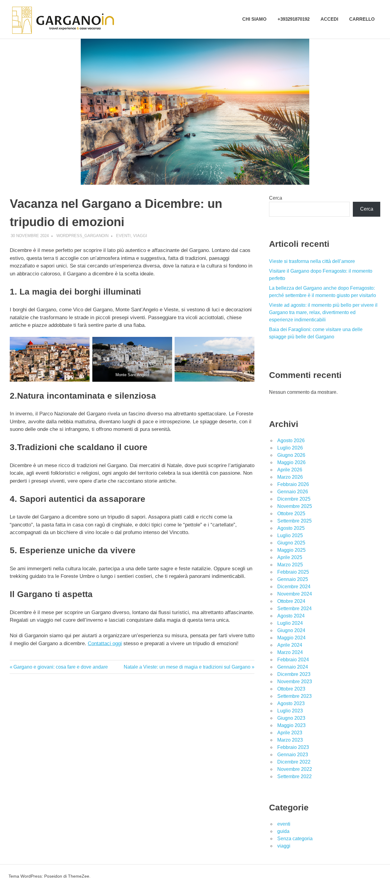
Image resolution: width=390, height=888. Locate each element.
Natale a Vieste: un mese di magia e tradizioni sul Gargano (187, 666)
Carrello (362, 19)
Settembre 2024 (294, 608)
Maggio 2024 (291, 637)
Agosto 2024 (291, 615)
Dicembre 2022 (293, 761)
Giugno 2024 (291, 630)
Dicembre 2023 (293, 674)
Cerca (275, 198)
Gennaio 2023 (292, 754)
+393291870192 (294, 19)
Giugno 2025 (291, 542)
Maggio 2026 (291, 462)
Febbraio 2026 (293, 484)
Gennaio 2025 (292, 579)
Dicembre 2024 (293, 586)
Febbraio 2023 (293, 747)
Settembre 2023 (294, 696)
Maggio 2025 (291, 550)
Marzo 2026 (290, 477)
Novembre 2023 (294, 681)
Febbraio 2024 (293, 659)
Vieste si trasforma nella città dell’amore (312, 261)
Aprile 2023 (289, 732)
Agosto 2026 (291, 440)
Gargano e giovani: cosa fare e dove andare (60, 666)
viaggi (140, 235)
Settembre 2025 (294, 520)
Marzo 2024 (290, 652)
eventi (123, 235)
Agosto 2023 (291, 703)
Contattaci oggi (105, 643)
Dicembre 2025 (293, 499)
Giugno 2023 (291, 718)
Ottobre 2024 (291, 601)
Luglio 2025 (290, 535)
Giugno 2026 (291, 455)
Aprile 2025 (289, 557)
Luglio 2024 (290, 623)
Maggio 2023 (291, 725)
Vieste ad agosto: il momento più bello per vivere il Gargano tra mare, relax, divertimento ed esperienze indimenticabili (323, 312)
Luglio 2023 (290, 710)
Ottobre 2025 (291, 513)
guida (283, 831)
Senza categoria (295, 838)
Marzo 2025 (290, 564)
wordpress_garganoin (82, 235)
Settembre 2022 (294, 776)
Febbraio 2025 (293, 572)
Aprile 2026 (289, 469)
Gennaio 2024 (292, 666)
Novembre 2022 (294, 769)
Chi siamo (254, 19)
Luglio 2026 (290, 447)
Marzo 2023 (290, 740)
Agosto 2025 (291, 528)
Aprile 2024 (289, 645)
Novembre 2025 (294, 506)
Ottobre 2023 (291, 688)
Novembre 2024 (294, 593)
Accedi (329, 19)
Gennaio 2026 (292, 491)
